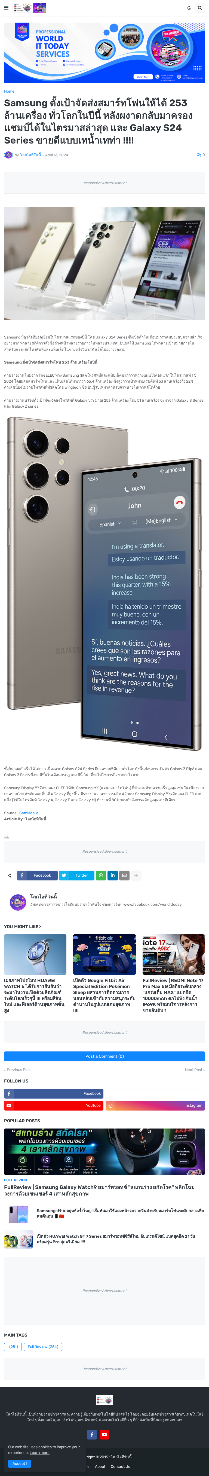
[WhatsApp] (101, 875)
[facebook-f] (92, 1435)
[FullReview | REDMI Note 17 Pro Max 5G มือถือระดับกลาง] (174, 954)
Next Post (193, 1070)
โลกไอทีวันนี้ (43, 897)
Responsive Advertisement (104, 183)
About (100, 1466)
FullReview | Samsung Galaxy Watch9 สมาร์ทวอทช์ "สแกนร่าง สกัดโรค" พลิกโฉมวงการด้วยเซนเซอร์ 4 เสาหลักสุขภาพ (99, 1190)
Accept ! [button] (20, 1463)
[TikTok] (117, 1435)
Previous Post (19, 1070)
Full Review (43, 1346)
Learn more (40, 1452)
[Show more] (136, 875)
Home (9, 91)
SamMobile (28, 813)
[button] (6, 8)
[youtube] (104, 1435)
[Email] (124, 875)
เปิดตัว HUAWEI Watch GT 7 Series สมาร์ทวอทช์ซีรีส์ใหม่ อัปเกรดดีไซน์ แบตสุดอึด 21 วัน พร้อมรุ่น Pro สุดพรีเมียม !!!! (116, 1239)
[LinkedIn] (112, 875)
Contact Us (120, 1466)
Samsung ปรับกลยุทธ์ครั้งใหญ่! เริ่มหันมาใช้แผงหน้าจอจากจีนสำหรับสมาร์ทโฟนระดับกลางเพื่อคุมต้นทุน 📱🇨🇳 (120, 1213)
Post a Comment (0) (104, 1056)
